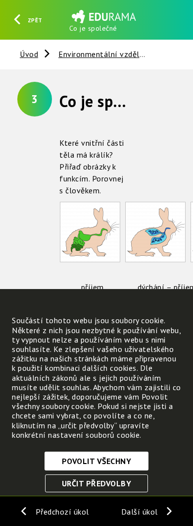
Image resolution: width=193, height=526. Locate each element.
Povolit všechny (97, 461)
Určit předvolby (97, 483)
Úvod (29, 54)
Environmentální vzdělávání (108, 54)
